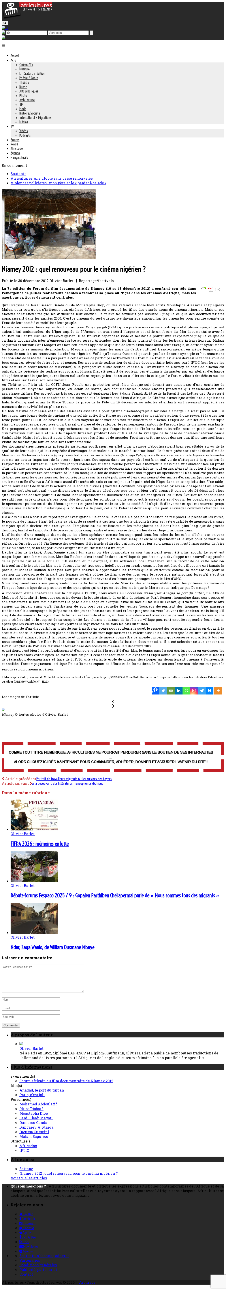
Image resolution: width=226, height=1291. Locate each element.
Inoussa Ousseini (34, 1131)
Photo (23, 95)
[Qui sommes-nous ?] (3, 37)
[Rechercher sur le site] (5, 23)
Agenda (15, 153)
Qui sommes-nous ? (28, 1186)
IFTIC (24, 1150)
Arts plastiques (28, 91)
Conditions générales (38, 1265)
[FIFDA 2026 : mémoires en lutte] (34, 829)
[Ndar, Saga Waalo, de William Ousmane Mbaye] (34, 932)
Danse (23, 87)
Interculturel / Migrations (35, 117)
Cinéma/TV (26, 64)
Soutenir (18, 173)
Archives (87, 1282)
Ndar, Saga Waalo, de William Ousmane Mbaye (52, 947)
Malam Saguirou (33, 1136)
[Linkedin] (179, 690)
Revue (14, 144)
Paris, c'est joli (32, 1094)
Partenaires (29, 1260)
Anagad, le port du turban (41, 1090)
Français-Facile (19, 157)
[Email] (171, 690)
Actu (13, 60)
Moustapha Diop (33, 1113)
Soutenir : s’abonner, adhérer (44, 1255)
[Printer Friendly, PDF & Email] (211, 292)
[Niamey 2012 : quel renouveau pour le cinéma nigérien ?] (49, 257)
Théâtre (24, 82)
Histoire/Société (29, 113)
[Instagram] (194, 690)
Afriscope (17, 148)
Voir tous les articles (29, 1178)
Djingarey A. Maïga (36, 1127)
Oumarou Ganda (33, 1122)
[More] (218, 690)
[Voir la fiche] (21, 1043)
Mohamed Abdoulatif (38, 1104)
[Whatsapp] (186, 690)
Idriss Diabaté (31, 1108)
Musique (24, 69)
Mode (22, 109)
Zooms (15, 139)
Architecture (27, 100)
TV (12, 126)
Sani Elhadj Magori (36, 1118)
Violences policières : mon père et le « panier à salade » (58, 183)
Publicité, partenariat (38, 1269)
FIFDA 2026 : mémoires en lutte (40, 843)
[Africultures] (27, 18)
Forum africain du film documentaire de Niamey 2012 (66, 1080)
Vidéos (23, 131)
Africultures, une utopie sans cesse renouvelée (52, 178)
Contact (26, 1274)
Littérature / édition (32, 73)
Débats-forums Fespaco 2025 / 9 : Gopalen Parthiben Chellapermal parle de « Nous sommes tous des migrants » (115, 895)
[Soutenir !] (113, 757)
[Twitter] (163, 690)
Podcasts (25, 135)
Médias (23, 122)
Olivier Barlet (23, 833)
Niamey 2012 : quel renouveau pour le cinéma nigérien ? (68, 1173)
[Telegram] (202, 690)
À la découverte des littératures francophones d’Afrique (67, 783)
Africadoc (28, 1145)
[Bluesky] (209, 690)
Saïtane (26, 1168)
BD (21, 104)
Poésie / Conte (28, 78)
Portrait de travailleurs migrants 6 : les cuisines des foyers (74, 779)
